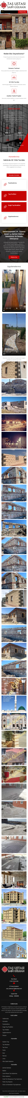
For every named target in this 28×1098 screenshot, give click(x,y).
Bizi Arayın (14, 979)
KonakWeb (17, 1093)
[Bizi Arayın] (14, 976)
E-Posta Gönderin (14, 986)
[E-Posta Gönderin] (14, 983)
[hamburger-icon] (2, 11)
